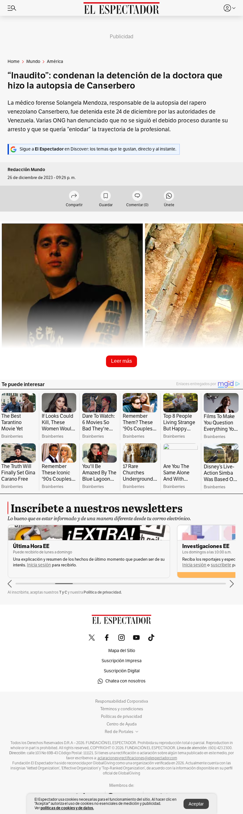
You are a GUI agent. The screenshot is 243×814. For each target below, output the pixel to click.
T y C (63, 592)
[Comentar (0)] (137, 196)
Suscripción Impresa (121, 660)
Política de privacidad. (103, 592)
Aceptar (196, 804)
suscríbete (221, 565)
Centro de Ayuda (122, 724)
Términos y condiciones (121, 709)
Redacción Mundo (26, 169)
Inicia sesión (39, 565)
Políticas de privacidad (121, 716)
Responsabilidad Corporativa (121, 701)
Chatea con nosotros (125, 681)
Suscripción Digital (122, 671)
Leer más (121, 361)
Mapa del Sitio (121, 650)
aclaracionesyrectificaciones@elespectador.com (137, 758)
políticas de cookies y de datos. (67, 807)
